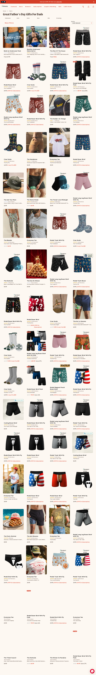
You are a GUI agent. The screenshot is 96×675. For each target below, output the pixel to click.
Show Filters (9, 23)
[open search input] (83, 7)
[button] (92, 671)
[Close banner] (94, 2)
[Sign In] (88, 6)
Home (4, 11)
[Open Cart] (93, 6)
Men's (10, 11)
